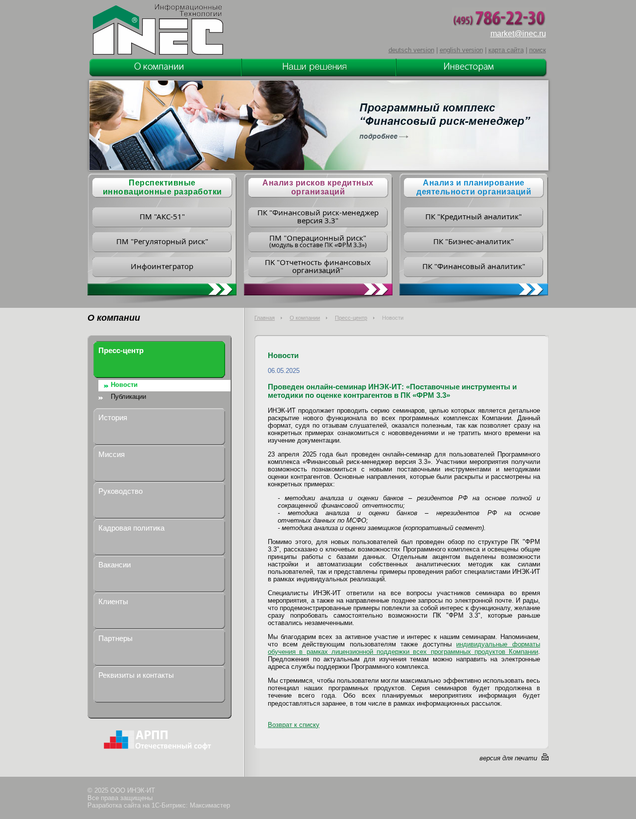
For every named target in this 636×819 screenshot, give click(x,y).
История (112, 417)
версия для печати (508, 758)
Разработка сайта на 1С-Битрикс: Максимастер (158, 805)
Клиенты (113, 601)
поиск (537, 50)
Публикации (128, 396)
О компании (305, 318)
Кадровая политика (131, 528)
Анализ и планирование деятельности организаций (473, 187)
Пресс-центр (351, 318)
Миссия (111, 454)
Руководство (120, 491)
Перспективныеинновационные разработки (162, 187)
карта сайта (506, 50)
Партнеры (115, 638)
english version (461, 50)
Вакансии (114, 564)
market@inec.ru (518, 33)
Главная (264, 318)
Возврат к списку (293, 724)
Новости (124, 384)
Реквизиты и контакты (136, 675)
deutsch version (411, 50)
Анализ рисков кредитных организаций (318, 187)
